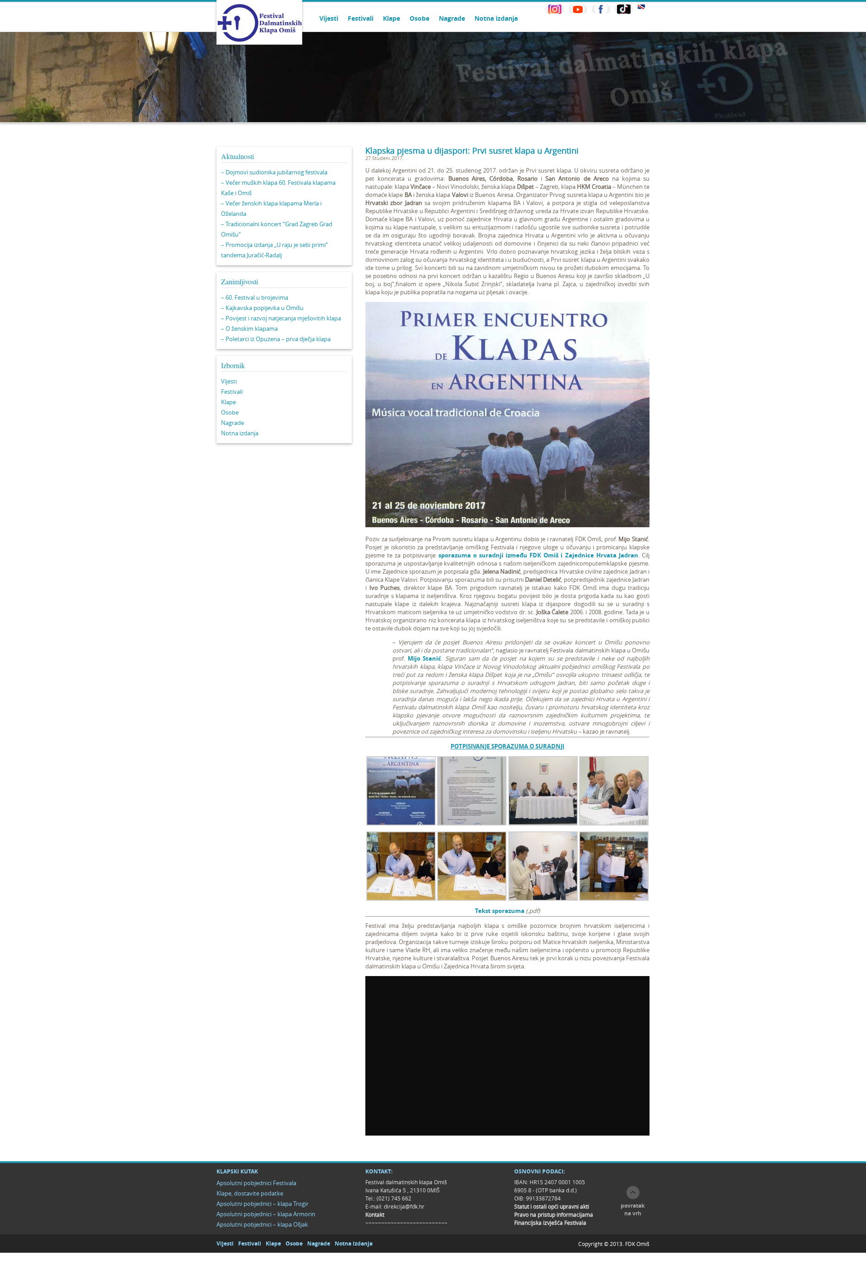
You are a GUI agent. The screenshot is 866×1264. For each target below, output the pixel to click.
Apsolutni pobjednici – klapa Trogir (262, 1204)
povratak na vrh (633, 1209)
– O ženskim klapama (249, 328)
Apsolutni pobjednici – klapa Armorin (265, 1214)
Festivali (360, 18)
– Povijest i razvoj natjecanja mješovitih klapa (281, 318)
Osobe (419, 18)
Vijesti (328, 18)
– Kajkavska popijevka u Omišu (262, 308)
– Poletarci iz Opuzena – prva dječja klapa (276, 339)
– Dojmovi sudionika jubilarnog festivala (274, 172)
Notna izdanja (496, 18)
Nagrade (452, 18)
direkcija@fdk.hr (404, 1206)
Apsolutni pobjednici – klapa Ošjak (262, 1224)
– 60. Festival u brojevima (254, 297)
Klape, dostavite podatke (249, 1193)
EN (641, 7)
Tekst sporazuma (500, 911)
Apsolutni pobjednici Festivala (256, 1183)
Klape (391, 18)
